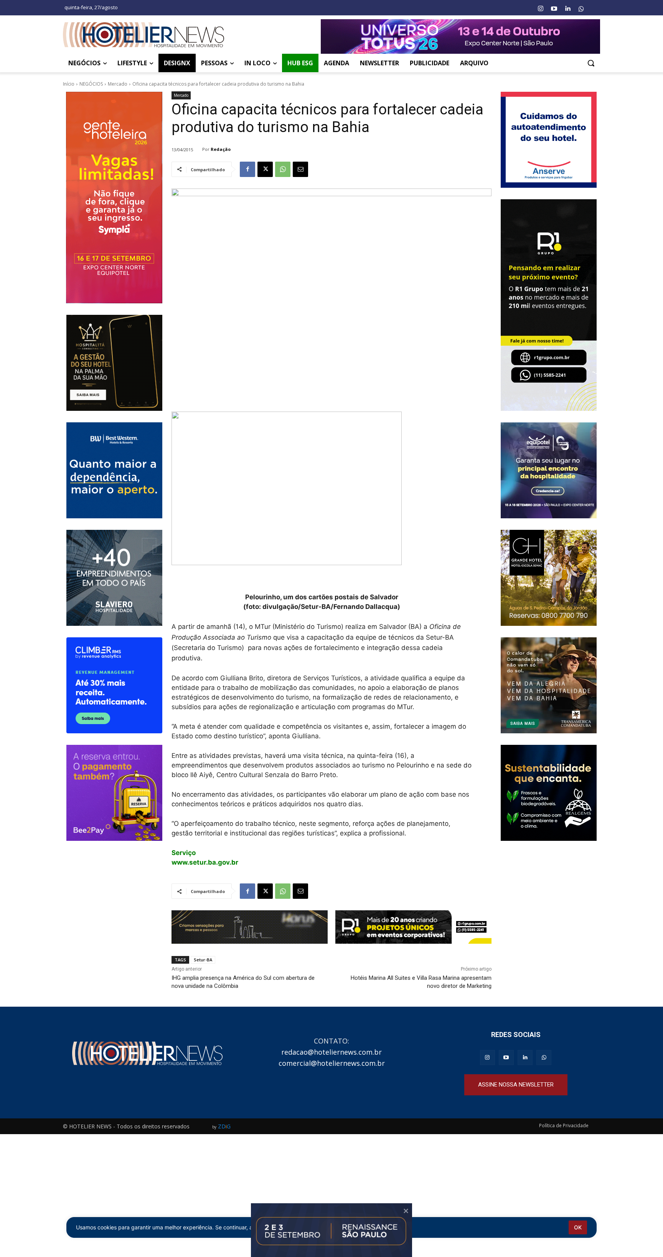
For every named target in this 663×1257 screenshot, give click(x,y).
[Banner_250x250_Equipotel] (549, 470)
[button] (591, 63)
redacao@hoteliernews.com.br (331, 1052)
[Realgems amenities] (549, 793)
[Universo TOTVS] (460, 36)
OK (578, 1227)
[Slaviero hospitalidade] (114, 578)
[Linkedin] (567, 9)
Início (68, 84)
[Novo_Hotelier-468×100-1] (250, 927)
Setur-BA (203, 960)
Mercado (117, 84)
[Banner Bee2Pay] (114, 793)
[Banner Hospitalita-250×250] (114, 363)
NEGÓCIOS (91, 84)
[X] (265, 169)
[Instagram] (540, 9)
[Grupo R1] (549, 305)
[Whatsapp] (581, 9)
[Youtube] (554, 9)
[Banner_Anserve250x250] (549, 140)
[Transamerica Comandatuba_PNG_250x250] (549, 685)
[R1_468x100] (413, 927)
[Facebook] (247, 169)
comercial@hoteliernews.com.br (332, 1063)
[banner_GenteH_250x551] (114, 197)
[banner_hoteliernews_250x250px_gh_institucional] (549, 578)
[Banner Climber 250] (114, 685)
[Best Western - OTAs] (114, 470)
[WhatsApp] (282, 169)
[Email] (300, 169)
